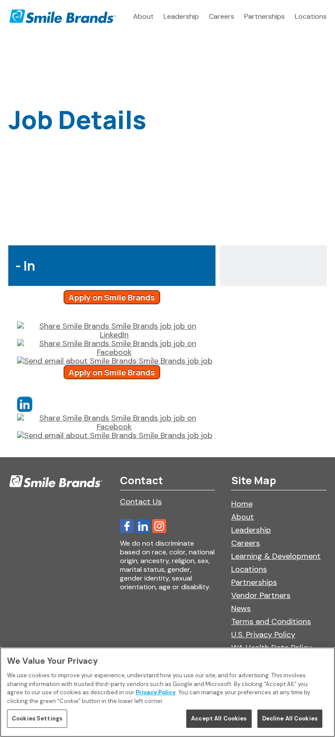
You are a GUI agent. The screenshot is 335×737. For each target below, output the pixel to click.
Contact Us (141, 501)
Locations (311, 16)
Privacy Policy (156, 692)
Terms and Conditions (271, 621)
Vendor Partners (261, 595)
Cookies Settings (37, 718)
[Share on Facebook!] (114, 348)
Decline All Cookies (290, 718)
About (143, 16)
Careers (221, 16)
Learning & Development (276, 556)
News (241, 608)
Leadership (181, 16)
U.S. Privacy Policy (263, 634)
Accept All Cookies (218, 718)
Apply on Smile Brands (111, 297)
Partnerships (264, 16)
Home (242, 504)
